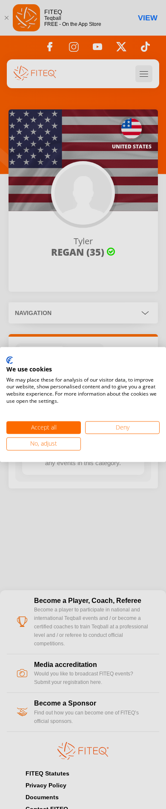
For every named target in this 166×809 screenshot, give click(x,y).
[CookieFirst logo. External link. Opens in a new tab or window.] (9, 360)
